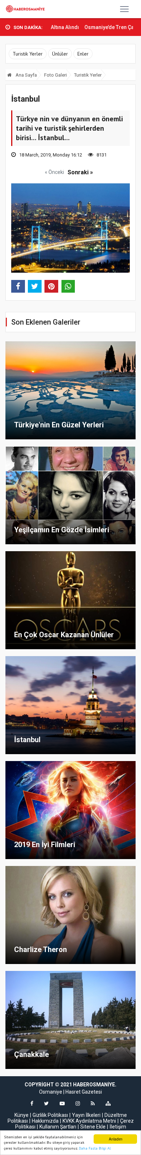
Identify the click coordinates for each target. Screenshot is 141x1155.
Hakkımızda (45, 1121)
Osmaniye (50, 1092)
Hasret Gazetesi (83, 1092)
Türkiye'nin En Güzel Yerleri (59, 424)
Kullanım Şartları (57, 1127)
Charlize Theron (40, 949)
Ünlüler (60, 53)
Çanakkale (31, 1054)
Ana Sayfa (25, 75)
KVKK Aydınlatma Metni (89, 1121)
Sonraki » (80, 172)
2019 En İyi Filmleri (44, 844)
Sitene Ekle (93, 1127)
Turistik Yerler (28, 53)
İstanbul (27, 739)
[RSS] (93, 1103)
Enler (83, 53)
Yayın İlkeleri (86, 1115)
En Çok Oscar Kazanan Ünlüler (64, 634)
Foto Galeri (55, 75)
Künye (21, 1115)
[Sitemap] (108, 1103)
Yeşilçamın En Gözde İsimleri (61, 529)
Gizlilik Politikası (50, 1115)
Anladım (115, 1139)
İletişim (118, 1127)
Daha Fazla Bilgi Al (95, 1148)
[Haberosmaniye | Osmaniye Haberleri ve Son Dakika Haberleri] (26, 9)
